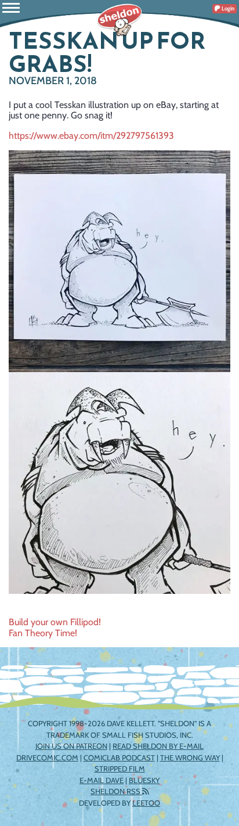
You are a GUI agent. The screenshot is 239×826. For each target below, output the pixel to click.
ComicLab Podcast (119, 757)
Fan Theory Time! (43, 633)
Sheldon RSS (116, 791)
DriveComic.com (47, 757)
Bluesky (144, 780)
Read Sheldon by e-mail (158, 746)
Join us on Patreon (71, 746)
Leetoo (146, 802)
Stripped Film (120, 768)
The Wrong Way (190, 757)
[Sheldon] (119, 20)
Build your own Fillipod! (55, 621)
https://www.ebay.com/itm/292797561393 (91, 135)
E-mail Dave (101, 780)
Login (227, 8)
